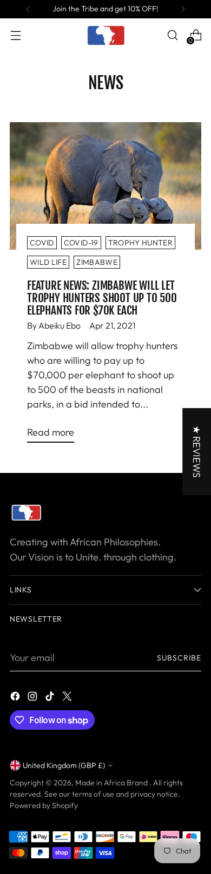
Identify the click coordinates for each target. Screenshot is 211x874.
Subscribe (179, 658)
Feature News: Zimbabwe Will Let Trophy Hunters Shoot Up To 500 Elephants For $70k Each (102, 297)
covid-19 (81, 243)
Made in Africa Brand (112, 783)
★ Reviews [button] (196, 451)
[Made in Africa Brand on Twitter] (68, 698)
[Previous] (28, 9)
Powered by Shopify (44, 805)
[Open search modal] (172, 35)
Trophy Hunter (140, 243)
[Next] (183, 9)
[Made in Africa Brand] (105, 35)
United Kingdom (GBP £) (64, 765)
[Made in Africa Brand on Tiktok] (50, 698)
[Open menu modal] (15, 35)
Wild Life (48, 262)
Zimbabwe (96, 262)
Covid (42, 243)
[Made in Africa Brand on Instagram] (33, 698)
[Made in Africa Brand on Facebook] (16, 698)
